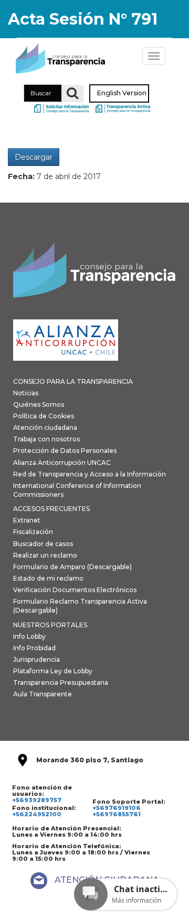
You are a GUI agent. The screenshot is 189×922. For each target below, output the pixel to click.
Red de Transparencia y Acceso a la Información (89, 474)
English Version (121, 93)
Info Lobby (29, 636)
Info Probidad (34, 648)
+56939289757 (36, 800)
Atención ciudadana (45, 427)
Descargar (33, 157)
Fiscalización (33, 532)
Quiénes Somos (38, 404)
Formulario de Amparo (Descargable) (72, 567)
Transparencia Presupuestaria (60, 682)
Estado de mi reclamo (48, 578)
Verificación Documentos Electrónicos (74, 590)
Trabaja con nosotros (46, 439)
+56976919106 (116, 808)
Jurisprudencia (36, 659)
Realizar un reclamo (45, 555)
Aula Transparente (42, 694)
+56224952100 (36, 814)
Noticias (25, 393)
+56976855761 (116, 814)
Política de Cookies (43, 416)
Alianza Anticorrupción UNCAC (62, 462)
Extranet (26, 520)
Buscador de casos (43, 544)
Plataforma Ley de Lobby (52, 671)
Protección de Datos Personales (65, 450)
